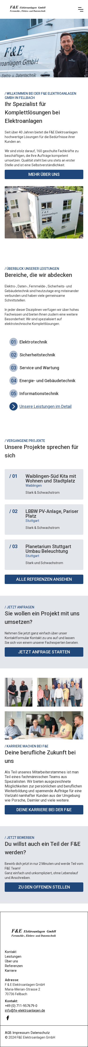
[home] (40, 9)
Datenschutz (40, 1033)
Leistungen (13, 956)
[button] (80, 9)
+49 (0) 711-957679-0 (21, 1006)
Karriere (11, 970)
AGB (8, 1033)
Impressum (21, 1033)
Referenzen (14, 966)
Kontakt (10, 952)
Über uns (11, 961)
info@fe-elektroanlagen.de (25, 1010)
